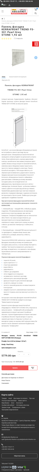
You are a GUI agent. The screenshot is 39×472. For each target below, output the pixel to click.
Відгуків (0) (6, 80)
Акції (10, 398)
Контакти (19, 403)
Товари (4, 398)
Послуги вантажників (9, 400)
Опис (3, 77)
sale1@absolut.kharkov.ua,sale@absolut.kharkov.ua (19, 439)
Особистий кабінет (8, 405)
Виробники (5, 403)
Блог (12, 403)
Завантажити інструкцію (17, 77)
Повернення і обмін (18, 407)
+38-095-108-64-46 (8, 449)
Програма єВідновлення (10, 409)
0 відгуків (19, 38)
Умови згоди (6, 407)
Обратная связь (19, 456)
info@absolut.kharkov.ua (10, 437)
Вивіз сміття (22, 400)
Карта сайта (7, 395)
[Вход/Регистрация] (9, 5)
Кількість (20, 351)
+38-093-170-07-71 (8, 447)
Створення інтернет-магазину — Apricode (15, 470)
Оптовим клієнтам (22, 405)
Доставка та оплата (20, 398)
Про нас (32, 398)
